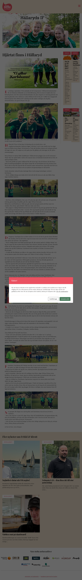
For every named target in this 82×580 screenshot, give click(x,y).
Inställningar (53, 299)
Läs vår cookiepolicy (62, 291)
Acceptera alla (65, 299)
